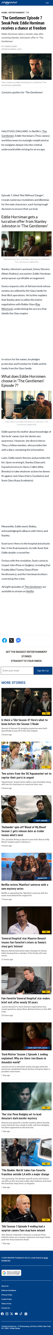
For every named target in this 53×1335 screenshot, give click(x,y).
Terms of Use (6, 1304)
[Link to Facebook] (2, 1313)
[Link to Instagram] (7, 1313)
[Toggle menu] (49, 2)
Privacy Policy (6, 1295)
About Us (4, 1286)
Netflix (30, 591)
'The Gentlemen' (33, 586)
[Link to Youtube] (16, 1313)
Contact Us (5, 1308)
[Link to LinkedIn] (26, 1314)
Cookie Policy (6, 1299)
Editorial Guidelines (8, 1290)
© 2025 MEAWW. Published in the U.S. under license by (22, 1258)
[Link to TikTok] (21, 1314)
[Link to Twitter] (11, 1313)
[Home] (9, 2)
